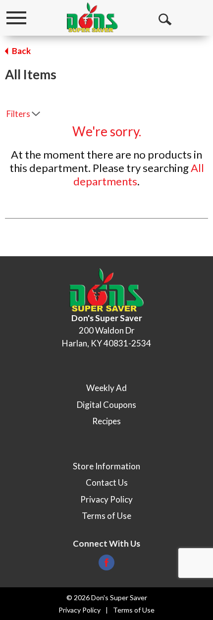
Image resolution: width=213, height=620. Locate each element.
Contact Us (107, 482)
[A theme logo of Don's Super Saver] (92, 17)
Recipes (106, 421)
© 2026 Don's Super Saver (106, 597)
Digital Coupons (106, 404)
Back (20, 51)
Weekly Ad (106, 388)
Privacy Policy (106, 499)
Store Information (106, 466)
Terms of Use (106, 515)
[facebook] (106, 565)
